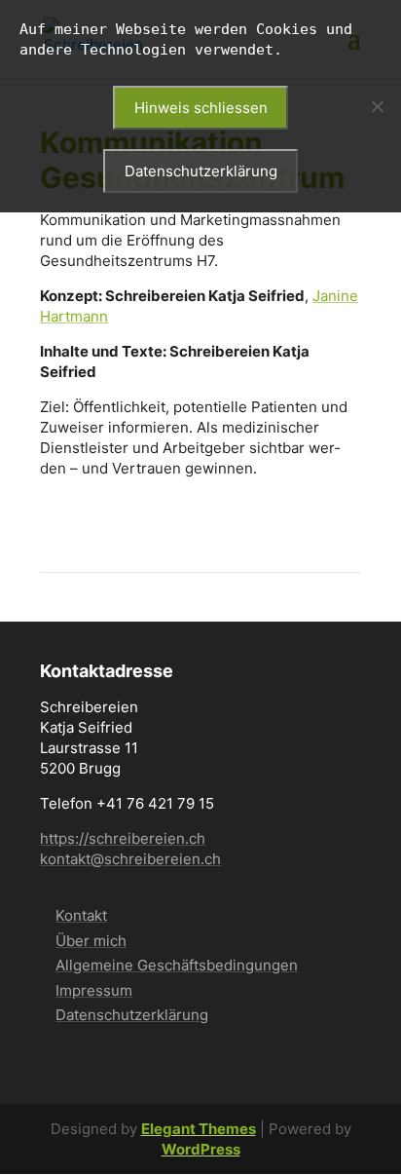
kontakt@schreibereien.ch (130, 859)
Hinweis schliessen (201, 107)
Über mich (91, 940)
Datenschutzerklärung (131, 1014)
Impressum (93, 990)
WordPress (201, 1149)
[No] (376, 106)
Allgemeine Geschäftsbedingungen (176, 965)
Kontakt (81, 915)
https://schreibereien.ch (122, 838)
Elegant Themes (198, 1128)
